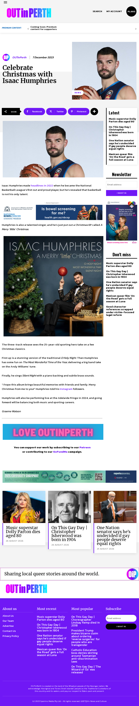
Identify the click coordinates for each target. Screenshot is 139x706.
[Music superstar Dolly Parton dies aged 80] (24, 507)
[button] (97, 11)
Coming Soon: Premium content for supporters (43, 28)
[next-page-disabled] (136, 29)
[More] (94, 111)
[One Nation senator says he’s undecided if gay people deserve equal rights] (115, 507)
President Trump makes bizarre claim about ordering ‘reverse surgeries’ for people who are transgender (85, 637)
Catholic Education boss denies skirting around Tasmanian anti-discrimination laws (84, 656)
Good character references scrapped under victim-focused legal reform (120, 311)
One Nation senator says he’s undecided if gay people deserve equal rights (122, 145)
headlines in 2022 (42, 185)
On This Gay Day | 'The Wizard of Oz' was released (86, 669)
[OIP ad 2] (69, 574)
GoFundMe (60, 452)
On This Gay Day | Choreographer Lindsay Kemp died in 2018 (85, 621)
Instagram (66, 389)
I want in (121, 192)
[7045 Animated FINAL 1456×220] (52, 212)
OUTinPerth (19, 57)
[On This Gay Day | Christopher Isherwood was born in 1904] (69, 507)
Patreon (84, 447)
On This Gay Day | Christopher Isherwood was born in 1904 (121, 131)
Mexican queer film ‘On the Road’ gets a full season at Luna (121, 157)
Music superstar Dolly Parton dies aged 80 (122, 120)
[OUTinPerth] (7, 57)
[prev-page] (28, 29)
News (78, 92)
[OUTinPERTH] (29, 12)
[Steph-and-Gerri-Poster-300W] (121, 222)
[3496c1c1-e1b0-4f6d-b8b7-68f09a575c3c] (69, 476)
